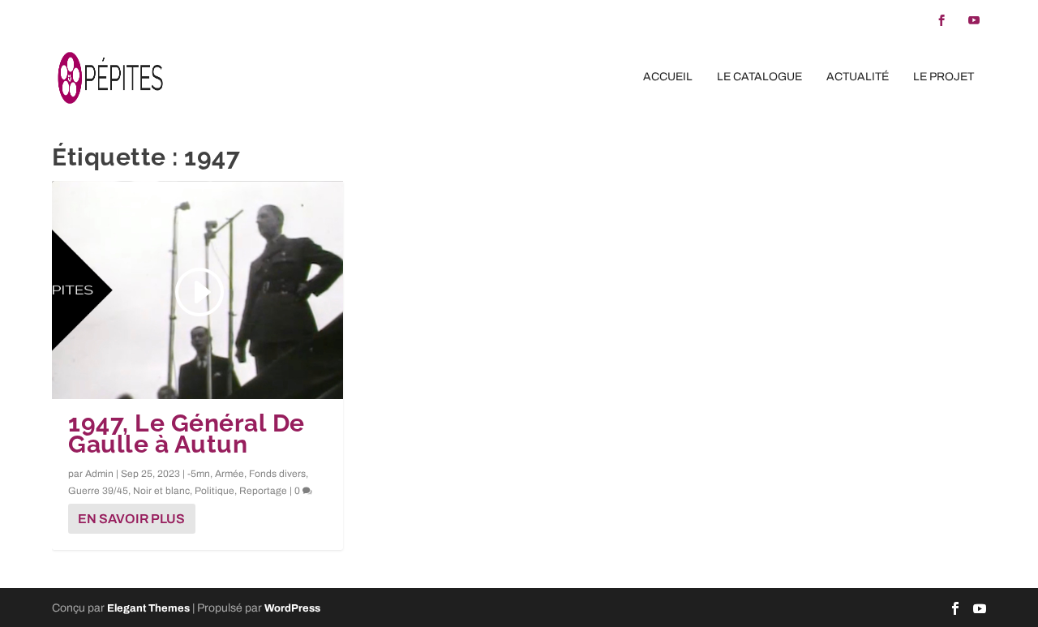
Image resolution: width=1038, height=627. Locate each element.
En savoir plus (131, 519)
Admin (99, 473)
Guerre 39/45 (98, 490)
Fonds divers (277, 473)
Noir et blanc (161, 490)
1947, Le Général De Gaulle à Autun (186, 433)
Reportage (263, 490)
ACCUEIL (668, 77)
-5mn (198, 473)
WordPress (292, 608)
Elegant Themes (148, 608)
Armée (229, 473)
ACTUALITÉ (857, 77)
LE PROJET (943, 77)
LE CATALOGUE (759, 77)
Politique (214, 490)
